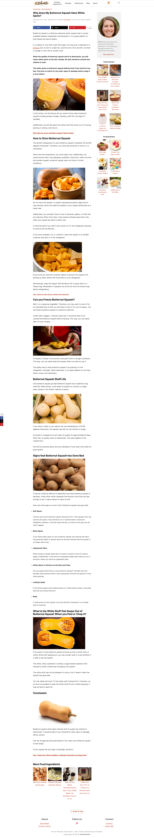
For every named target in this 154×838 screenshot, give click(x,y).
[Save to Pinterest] (1, 424)
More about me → (108, 54)
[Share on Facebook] (1, 418)
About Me (109, 826)
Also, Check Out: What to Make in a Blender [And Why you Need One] (60, 755)
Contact (109, 823)
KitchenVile (36, 9)
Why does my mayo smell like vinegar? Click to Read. (53, 133)
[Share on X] (1, 421)
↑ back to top (77, 811)
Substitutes (79, 3)
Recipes (68, 3)
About (95, 3)
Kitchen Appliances (57, 3)
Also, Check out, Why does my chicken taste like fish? (51, 294)
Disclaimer (44, 823)
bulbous (36, 48)
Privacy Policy (44, 826)
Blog (88, 3)
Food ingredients (46, 9)
